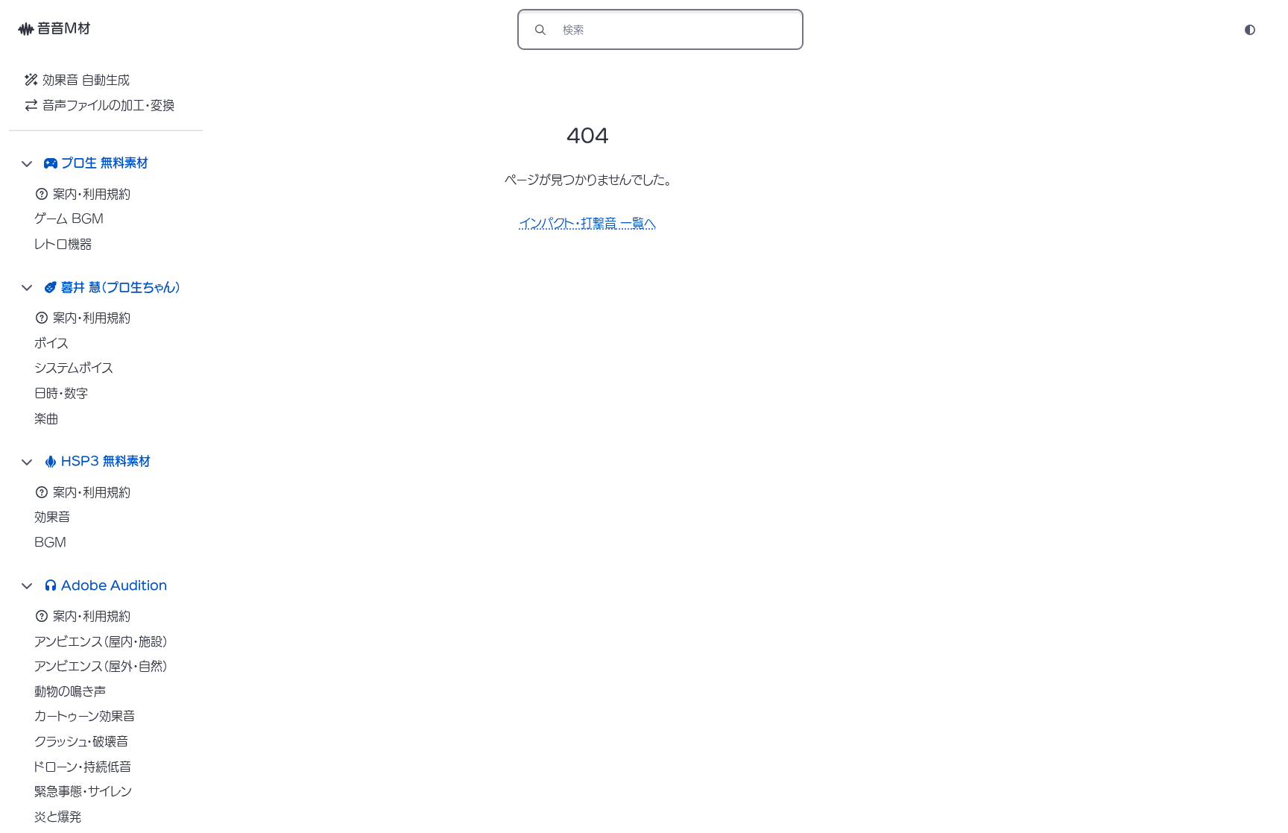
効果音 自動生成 (86, 80)
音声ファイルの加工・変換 (108, 105)
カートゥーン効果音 (84, 716)
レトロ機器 (63, 244)
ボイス (51, 343)
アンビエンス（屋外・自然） (101, 666)
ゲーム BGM (69, 218)
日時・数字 (61, 393)
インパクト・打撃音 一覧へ (588, 223)
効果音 (52, 517)
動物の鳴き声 (70, 691)
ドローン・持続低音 (82, 767)
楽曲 (46, 418)
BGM (50, 542)
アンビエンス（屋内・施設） (101, 641)
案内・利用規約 (91, 194)
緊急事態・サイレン (83, 791)
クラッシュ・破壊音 (81, 741)
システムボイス (73, 368)
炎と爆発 (57, 817)
